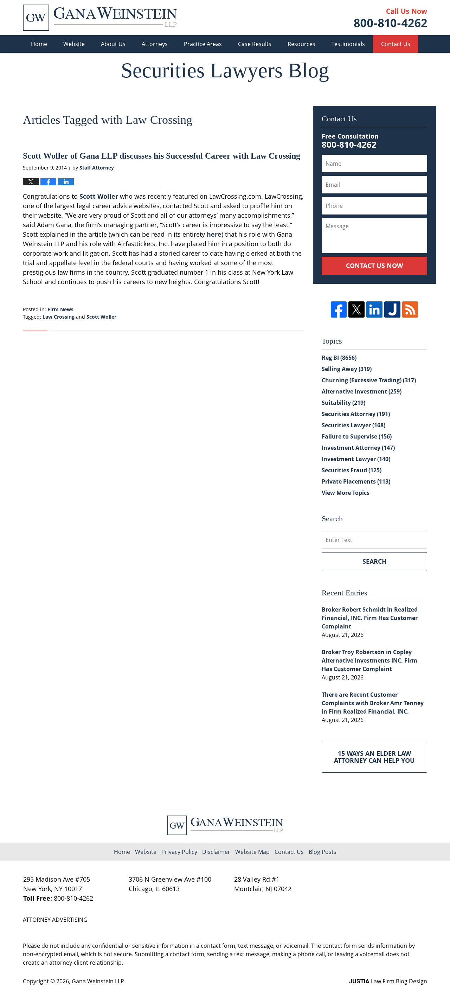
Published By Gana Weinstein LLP (390, 17)
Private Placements (356, 481)
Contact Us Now (374, 265)
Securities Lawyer (353, 425)
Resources (301, 44)
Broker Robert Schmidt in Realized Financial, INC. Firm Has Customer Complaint (370, 618)
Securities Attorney (356, 414)
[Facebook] (339, 309)
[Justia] (392, 309)
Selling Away (347, 369)
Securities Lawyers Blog (100, 18)
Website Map (252, 852)
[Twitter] (356, 309)
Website (74, 44)
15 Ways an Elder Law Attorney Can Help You (374, 757)
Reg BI (339, 358)
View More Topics (345, 493)
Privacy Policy (179, 852)
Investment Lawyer (356, 459)
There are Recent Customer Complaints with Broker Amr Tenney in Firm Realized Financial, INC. (373, 703)
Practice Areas (203, 44)
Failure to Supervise (357, 436)
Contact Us (395, 44)
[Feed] (410, 309)
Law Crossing (59, 316)
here (214, 234)
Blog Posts (322, 852)
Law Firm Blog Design (388, 981)
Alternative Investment (361, 391)
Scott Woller (98, 196)
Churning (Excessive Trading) (369, 380)
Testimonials (348, 44)
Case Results (254, 44)
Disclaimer (216, 852)
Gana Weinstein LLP (98, 981)
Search (374, 561)
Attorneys (155, 44)
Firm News (60, 309)
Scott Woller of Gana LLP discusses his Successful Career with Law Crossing (161, 155)
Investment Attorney (358, 448)
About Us (113, 44)
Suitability (343, 403)
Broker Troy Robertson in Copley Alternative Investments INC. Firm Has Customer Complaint (369, 660)
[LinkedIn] (374, 309)
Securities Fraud (351, 470)
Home (39, 44)
